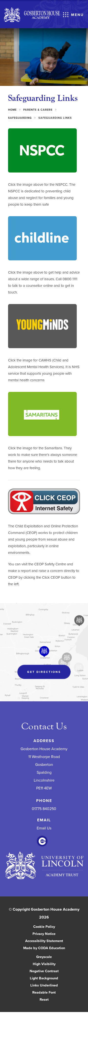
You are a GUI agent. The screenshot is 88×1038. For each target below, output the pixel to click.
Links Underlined (44, 985)
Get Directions (49, 674)
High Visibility (44, 963)
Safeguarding (20, 118)
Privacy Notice (44, 933)
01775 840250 (44, 809)
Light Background (44, 978)
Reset (44, 999)
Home (12, 110)
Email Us (44, 828)
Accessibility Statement (44, 940)
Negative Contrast (44, 970)
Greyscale (44, 956)
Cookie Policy (44, 926)
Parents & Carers (38, 110)
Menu (77, 14)
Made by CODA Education (49, 948)
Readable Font (44, 992)
